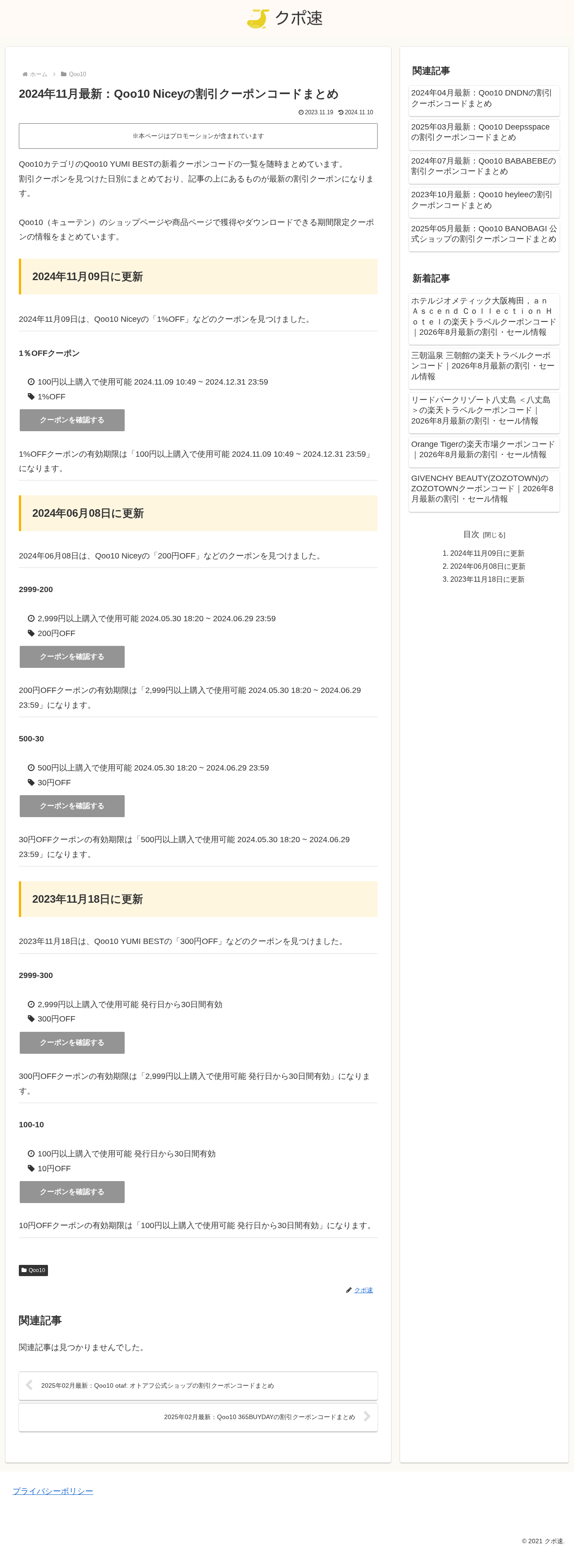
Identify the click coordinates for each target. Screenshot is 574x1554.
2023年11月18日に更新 (487, 579)
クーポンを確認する (72, 420)
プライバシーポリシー (53, 1491)
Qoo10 (37, 1270)
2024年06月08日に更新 (488, 566)
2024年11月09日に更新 (487, 553)
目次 (471, 534)
